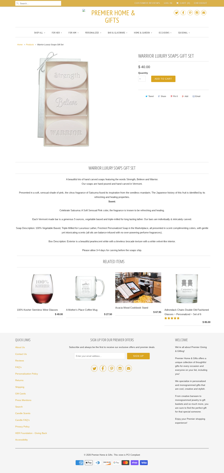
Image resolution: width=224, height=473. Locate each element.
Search (19, 406)
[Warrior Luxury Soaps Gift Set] (63, 100)
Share (163, 96)
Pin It (175, 96)
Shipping (19, 387)
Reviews (19, 360)
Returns (19, 380)
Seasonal (183, 32)
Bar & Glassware (116, 32)
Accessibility (21, 439)
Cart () (184, 3)
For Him (72, 32)
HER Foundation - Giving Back (31, 433)
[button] (172, 318)
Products (30, 44)
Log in (168, 3)
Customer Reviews (147, 3)
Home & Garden (142, 32)
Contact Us (21, 354)
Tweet (151, 96)
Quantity (143, 73)
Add (186, 96)
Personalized (92, 32)
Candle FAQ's (22, 420)
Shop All (38, 32)
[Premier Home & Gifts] (112, 16)
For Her (56, 32)
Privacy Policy (22, 426)
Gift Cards (20, 393)
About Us (20, 347)
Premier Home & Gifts (102, 455)
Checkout (200, 3)
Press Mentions (23, 400)
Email (197, 96)
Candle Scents (22, 413)
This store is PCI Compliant (127, 455)
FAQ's (18, 367)
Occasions (164, 32)
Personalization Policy (26, 373)
